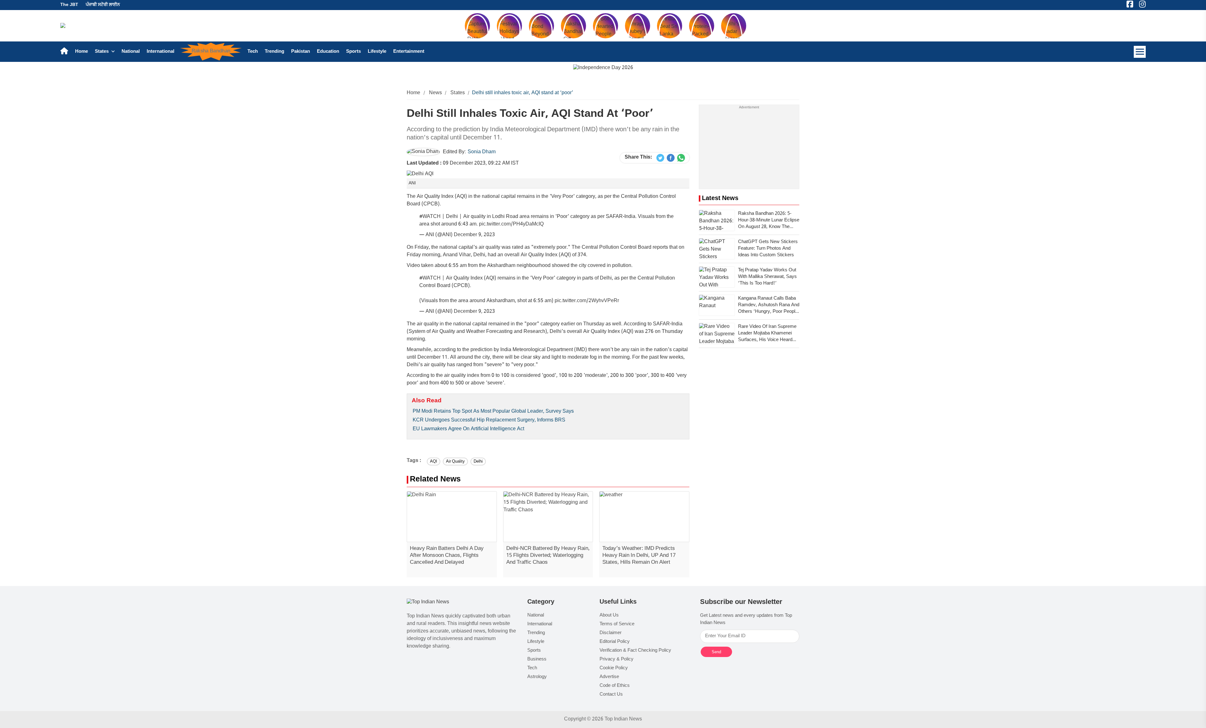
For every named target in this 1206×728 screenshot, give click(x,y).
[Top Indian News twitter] (660, 158)
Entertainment (408, 52)
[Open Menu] (1140, 52)
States (102, 52)
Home (81, 52)
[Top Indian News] (428, 602)
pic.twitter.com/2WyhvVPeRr (587, 301)
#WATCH (430, 217)
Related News (435, 480)
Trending (274, 52)
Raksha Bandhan (211, 51)
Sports (353, 52)
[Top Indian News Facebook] (671, 158)
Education (328, 52)
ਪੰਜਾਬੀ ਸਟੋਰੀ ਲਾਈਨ (103, 5)
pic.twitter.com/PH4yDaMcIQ (511, 224)
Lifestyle (377, 52)
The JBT (69, 5)
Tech (252, 52)
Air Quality (455, 461)
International (160, 52)
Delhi (478, 461)
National (131, 52)
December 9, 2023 (474, 235)
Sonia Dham (482, 152)
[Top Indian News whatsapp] (681, 158)
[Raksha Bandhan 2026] (603, 68)
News (435, 93)
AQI (433, 461)
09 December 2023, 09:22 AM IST (463, 163)
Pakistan (300, 52)
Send (716, 651)
